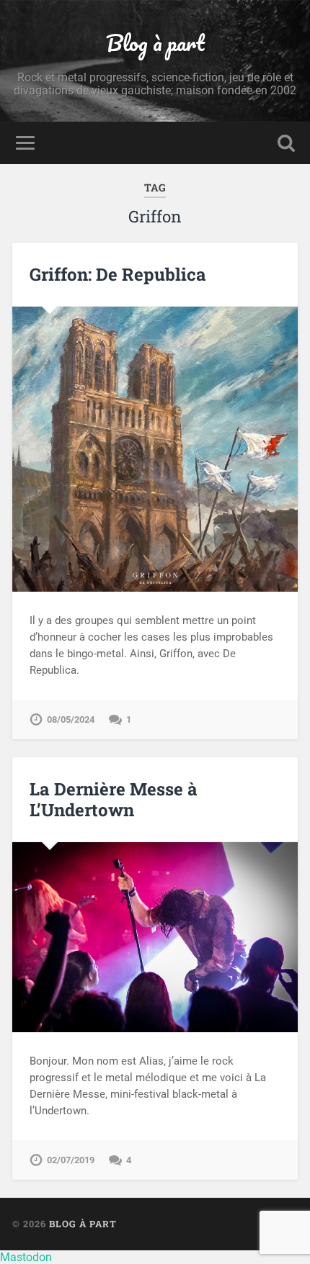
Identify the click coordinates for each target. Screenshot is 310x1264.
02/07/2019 (70, 1160)
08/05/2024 (70, 719)
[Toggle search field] (286, 143)
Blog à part (155, 42)
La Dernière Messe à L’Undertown (114, 799)
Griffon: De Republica (118, 274)
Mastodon (26, 1257)
